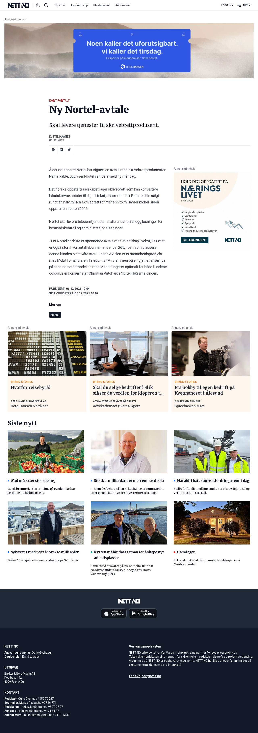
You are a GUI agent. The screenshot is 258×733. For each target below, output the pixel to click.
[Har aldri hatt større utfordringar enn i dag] (212, 451)
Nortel (55, 314)
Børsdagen (186, 552)
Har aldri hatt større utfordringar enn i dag (213, 480)
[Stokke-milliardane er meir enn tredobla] (129, 451)
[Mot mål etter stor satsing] (46, 451)
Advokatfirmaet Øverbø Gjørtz (116, 406)
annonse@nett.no (30, 710)
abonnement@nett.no (38, 714)
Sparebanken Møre (190, 406)
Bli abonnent (101, 5)
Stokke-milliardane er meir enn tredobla (128, 480)
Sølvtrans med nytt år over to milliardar (45, 552)
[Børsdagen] (212, 522)
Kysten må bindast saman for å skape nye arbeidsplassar (129, 555)
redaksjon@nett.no (34, 706)
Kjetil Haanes (59, 136)
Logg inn (227, 5)
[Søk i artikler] (46, 5)
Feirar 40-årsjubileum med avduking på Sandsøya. (43, 560)
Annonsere (122, 5)
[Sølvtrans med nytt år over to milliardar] (46, 522)
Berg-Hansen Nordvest (29, 406)
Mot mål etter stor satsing (33, 480)
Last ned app (79, 5)
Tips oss (60, 5)
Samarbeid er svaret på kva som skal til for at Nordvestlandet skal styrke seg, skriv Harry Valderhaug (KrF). (122, 570)
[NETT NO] (22, 5)
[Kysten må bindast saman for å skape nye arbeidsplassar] (129, 522)
